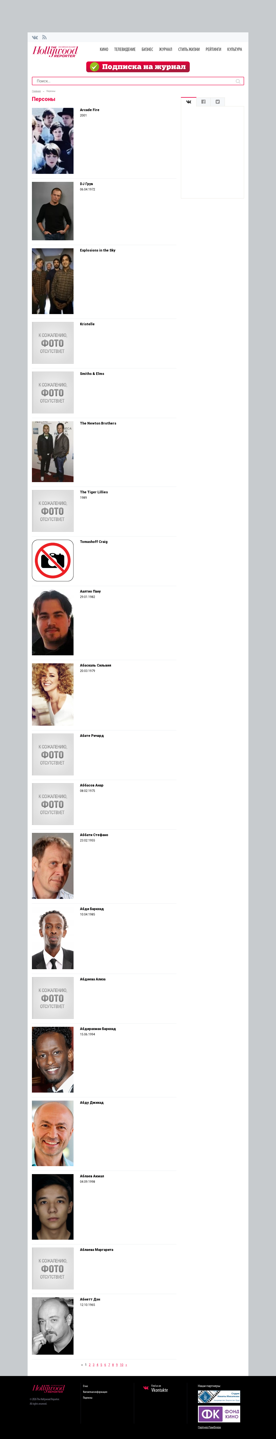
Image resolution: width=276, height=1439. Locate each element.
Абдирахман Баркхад (98, 1029)
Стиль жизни (189, 49)
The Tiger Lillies (94, 492)
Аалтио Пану (90, 591)
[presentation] (188, 102)
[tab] (188, 102)
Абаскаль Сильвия (95, 665)
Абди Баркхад (92, 909)
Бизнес (147, 49)
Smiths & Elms (92, 374)
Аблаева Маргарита (96, 1250)
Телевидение (125, 49)
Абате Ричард (92, 736)
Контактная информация (95, 1392)
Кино (104, 49)
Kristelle (87, 324)
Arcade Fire (89, 110)
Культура (234, 49)
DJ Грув (86, 184)
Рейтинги (213, 49)
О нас (85, 1386)
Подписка (87, 1398)
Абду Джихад (92, 1103)
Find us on (159, 1388)
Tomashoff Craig (94, 542)
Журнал (165, 49)
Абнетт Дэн (90, 1299)
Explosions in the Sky (97, 250)
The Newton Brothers (98, 423)
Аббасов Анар (92, 785)
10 (121, 1365)
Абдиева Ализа (92, 979)
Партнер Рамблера (209, 1427)
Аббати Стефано (94, 835)
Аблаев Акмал (92, 1176)
